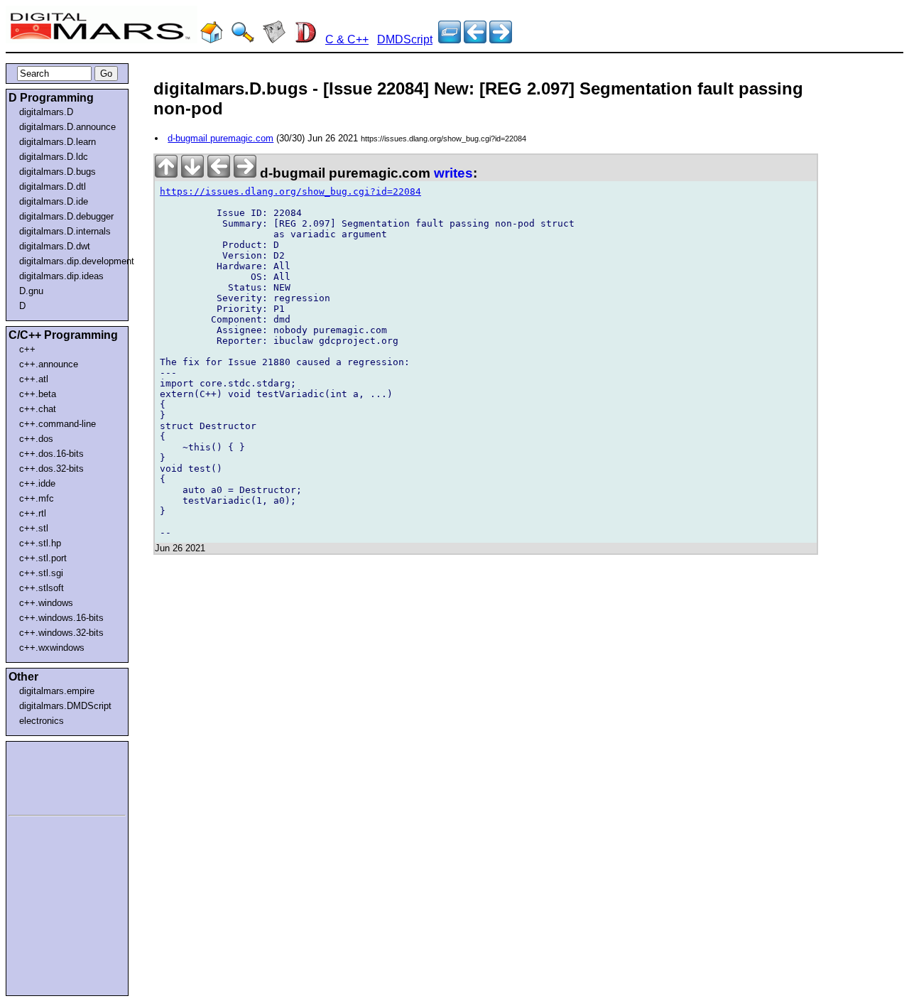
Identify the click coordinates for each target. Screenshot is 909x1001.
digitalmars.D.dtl (52, 186)
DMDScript (404, 39)
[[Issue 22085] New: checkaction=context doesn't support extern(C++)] (475, 39)
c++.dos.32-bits (51, 468)
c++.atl (33, 379)
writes (453, 173)
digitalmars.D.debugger (66, 216)
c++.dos (36, 438)
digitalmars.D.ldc (53, 156)
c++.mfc (36, 498)
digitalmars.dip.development (70, 261)
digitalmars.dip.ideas (61, 276)
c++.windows (46, 602)
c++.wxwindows (52, 647)
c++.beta (37, 394)
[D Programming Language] (305, 39)
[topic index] (449, 39)
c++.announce (48, 364)
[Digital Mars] (211, 39)
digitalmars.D (46, 112)
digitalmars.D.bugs (57, 171)
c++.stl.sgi (41, 573)
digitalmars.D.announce (67, 126)
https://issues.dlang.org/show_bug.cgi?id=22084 (290, 191)
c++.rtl (32, 513)
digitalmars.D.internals (65, 231)
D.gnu (31, 291)
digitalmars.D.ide (53, 201)
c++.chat (37, 409)
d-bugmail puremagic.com (220, 138)
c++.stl (33, 528)
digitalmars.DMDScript (65, 705)
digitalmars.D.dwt (54, 246)
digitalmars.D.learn (57, 141)
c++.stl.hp (40, 543)
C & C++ (347, 39)
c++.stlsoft (41, 588)
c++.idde (37, 483)
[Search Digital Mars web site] (243, 39)
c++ (27, 349)
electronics (41, 720)
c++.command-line (57, 423)
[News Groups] (274, 39)
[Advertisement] (51, 776)
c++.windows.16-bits (61, 617)
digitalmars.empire (56, 691)
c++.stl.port (43, 558)
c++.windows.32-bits (61, 632)
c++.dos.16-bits (51, 453)
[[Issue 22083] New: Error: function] (500, 39)
